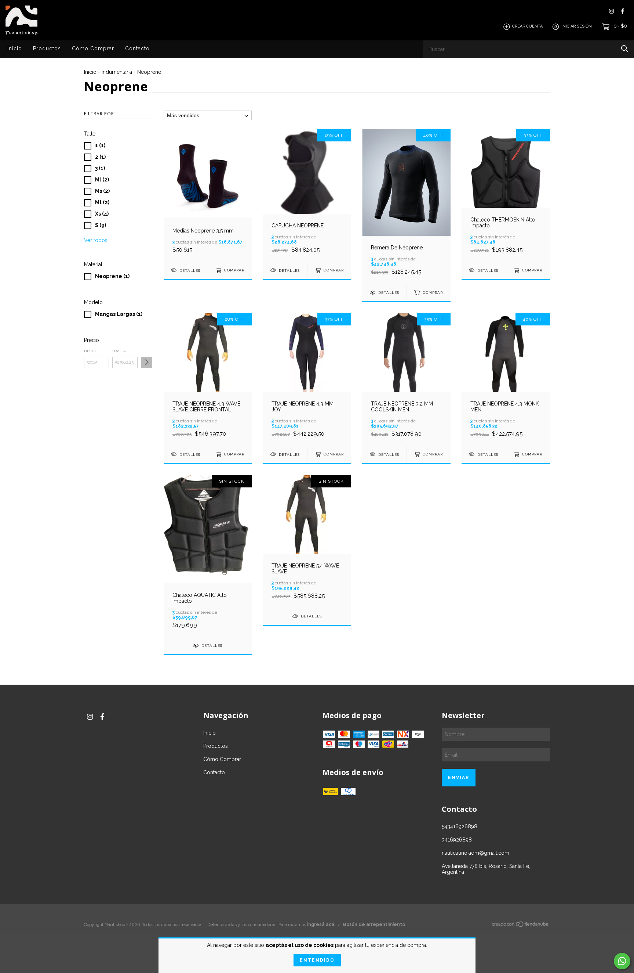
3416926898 (457, 840)
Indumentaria (117, 72)
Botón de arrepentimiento (374, 924)
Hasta (119, 351)
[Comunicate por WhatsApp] (622, 961)
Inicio (14, 48)
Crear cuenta (527, 26)
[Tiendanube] (520, 926)
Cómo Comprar (93, 48)
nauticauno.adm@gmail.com (475, 853)
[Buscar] (624, 48)
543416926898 (459, 826)
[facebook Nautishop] (622, 11)
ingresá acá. (321, 924)
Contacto (137, 48)
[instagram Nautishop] (611, 11)
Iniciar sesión (576, 26)
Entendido (317, 960)
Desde (90, 351)
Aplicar (146, 362)
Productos (47, 48)
